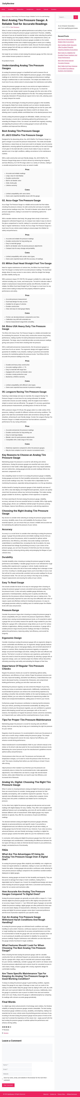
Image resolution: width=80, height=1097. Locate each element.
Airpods (38, 9)
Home (3, 9)
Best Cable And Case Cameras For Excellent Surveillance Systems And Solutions (67, 68)
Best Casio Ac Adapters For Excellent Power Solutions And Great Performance (67, 55)
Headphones (29, 9)
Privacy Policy (61, 1094)
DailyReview (8, 3)
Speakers (53, 9)
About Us (45, 1094)
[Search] (76, 17)
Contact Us (53, 1094)
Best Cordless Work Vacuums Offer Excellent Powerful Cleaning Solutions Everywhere (68, 47)
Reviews (8, 16)
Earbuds (46, 9)
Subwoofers (20, 9)
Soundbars (11, 9)
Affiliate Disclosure (72, 1094)
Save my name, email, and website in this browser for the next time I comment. (25, 1079)
